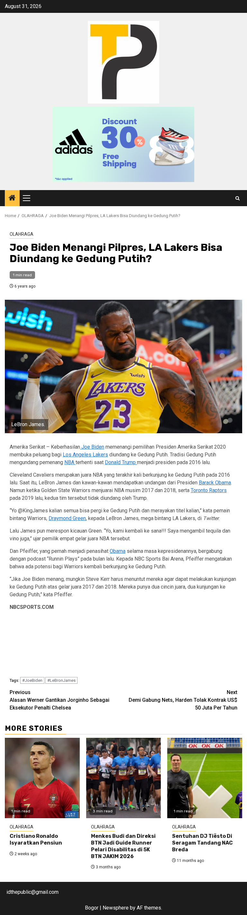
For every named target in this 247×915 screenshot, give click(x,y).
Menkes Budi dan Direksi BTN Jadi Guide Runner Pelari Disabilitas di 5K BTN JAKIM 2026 (123, 846)
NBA (70, 462)
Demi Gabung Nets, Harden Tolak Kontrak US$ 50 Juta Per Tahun (183, 700)
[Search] (237, 198)
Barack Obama (215, 483)
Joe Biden (92, 447)
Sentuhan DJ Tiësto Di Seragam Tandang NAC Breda (202, 843)
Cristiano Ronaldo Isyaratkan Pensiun (36, 839)
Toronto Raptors (209, 490)
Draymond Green (67, 518)
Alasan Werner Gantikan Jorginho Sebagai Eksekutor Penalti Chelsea (59, 700)
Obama (117, 551)
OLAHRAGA (21, 234)
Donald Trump (121, 462)
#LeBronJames (61, 680)
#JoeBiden (32, 680)
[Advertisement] (123, 645)
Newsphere (116, 908)
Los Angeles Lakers (85, 455)
